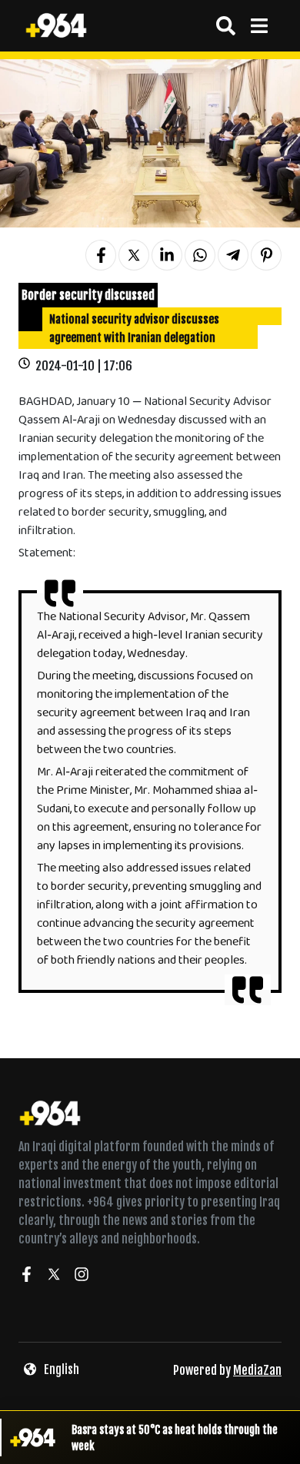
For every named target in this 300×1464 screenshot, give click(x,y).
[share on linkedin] (167, 255)
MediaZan (257, 1370)
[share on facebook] (100, 255)
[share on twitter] (133, 255)
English (61, 1369)
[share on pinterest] (266, 255)
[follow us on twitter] (54, 1276)
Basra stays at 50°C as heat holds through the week (175, 1437)
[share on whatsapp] (200, 255)
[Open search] (225, 25)
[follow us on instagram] (81, 1276)
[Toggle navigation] (258, 25)
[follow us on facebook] (26, 1276)
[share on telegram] (233, 255)
